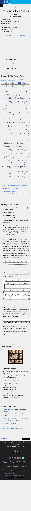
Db (25, 83)
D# (2, 85)
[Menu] (1, 5)
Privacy (19, 475)
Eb (5, 85)
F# (13, 85)
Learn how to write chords (10, 188)
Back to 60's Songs (6, 439)
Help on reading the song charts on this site (15, 186)
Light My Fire (6, 423)
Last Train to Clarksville (9, 420)
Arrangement (9, 35)
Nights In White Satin (8, 426)
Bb (11, 83)
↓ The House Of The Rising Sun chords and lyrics (16, 194)
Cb (16, 83)
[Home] (15, 2)
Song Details (21, 35)
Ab (2, 83)
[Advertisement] (15, 48)
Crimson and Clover (8, 409)
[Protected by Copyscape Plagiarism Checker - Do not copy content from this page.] (15, 477)
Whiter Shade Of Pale (8, 428)
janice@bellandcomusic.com (15, 446)
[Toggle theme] (15, 8)
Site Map (24, 475)
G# (22, 85)
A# (8, 83)
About (10, 475)
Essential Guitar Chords (9, 191)
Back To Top (26, 439)
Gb (16, 85)
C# (22, 83)
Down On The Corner (8, 414)
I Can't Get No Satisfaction (10, 418)
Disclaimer (14, 475)
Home (6, 475)
